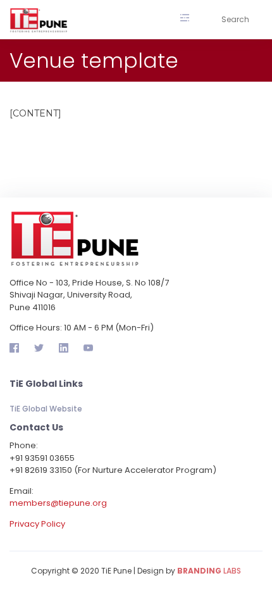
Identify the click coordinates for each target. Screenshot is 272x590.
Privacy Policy (37, 524)
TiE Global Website (45, 408)
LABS (209, 570)
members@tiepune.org (58, 503)
